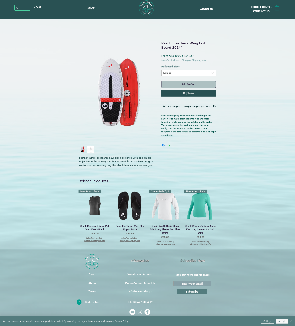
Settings (267, 321)
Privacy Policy (121, 321)
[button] (277, 7)
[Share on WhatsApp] (169, 145)
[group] (147, 217)
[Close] (291, 321)
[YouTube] (132, 312)
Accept (281, 321)
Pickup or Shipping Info (194, 60)
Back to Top (92, 302)
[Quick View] (130, 206)
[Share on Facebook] (163, 145)
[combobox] (188, 73)
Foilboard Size (171, 66)
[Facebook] (147, 312)
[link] (171, 106)
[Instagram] (140, 312)
